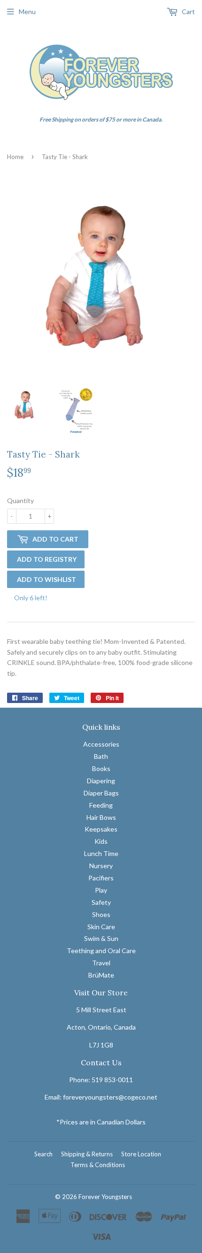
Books (101, 768)
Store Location (141, 1154)
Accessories (101, 744)
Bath (101, 756)
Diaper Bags (101, 793)
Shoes (101, 914)
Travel (101, 963)
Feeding (101, 805)
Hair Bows (101, 817)
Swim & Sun (101, 938)
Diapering (101, 781)
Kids (101, 841)
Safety (101, 902)
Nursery (101, 866)
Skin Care (101, 927)
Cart (187, 11)
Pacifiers (101, 878)
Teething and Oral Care (101, 951)
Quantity (20, 500)
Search (43, 1154)
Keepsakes (101, 829)
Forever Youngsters (105, 1196)
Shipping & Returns (87, 1154)
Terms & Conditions (97, 1165)
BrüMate (101, 975)
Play (101, 890)
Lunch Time (101, 853)
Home (15, 156)
